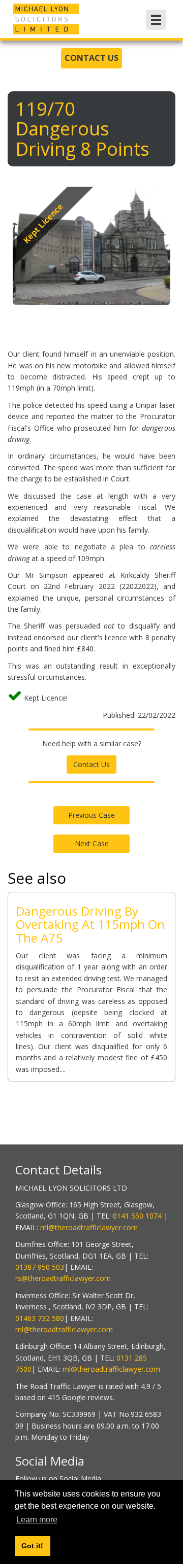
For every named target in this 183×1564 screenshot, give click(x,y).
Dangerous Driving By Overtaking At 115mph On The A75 (90, 924)
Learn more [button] (36, 1519)
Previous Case (91, 815)
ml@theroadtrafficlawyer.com (89, 1227)
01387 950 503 (39, 1267)
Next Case (92, 843)
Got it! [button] (32, 1546)
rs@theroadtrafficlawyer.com (63, 1278)
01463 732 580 (39, 1318)
